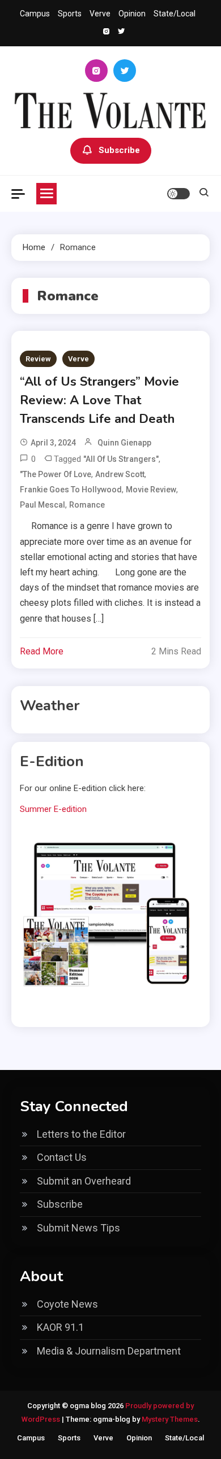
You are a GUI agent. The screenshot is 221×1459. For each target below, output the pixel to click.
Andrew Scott (119, 474)
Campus (35, 13)
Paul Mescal (42, 504)
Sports (70, 13)
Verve (100, 13)
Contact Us (62, 1157)
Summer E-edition (53, 809)
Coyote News (67, 1304)
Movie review (151, 489)
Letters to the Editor (81, 1134)
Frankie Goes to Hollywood (71, 489)
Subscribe (119, 150)
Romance (87, 504)
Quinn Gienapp (124, 442)
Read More (41, 651)
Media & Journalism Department (109, 1351)
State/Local (175, 13)
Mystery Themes (170, 1419)
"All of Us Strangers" (121, 459)
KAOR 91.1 (60, 1327)
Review (38, 359)
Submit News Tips (78, 1228)
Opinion (132, 13)
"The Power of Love (55, 474)
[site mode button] (178, 193)
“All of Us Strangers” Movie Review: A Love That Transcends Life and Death (99, 400)
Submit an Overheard (84, 1181)
